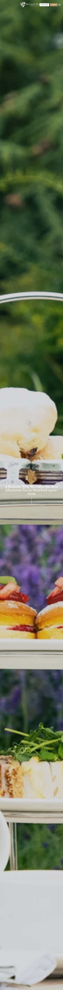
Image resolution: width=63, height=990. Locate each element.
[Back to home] (31, 5)
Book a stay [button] (44, 4)
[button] (59, 5)
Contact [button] (53, 4)
